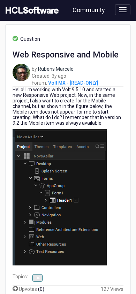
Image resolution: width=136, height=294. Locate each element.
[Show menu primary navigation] (122, 9)
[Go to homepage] (30, 10)
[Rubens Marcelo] (21, 72)
